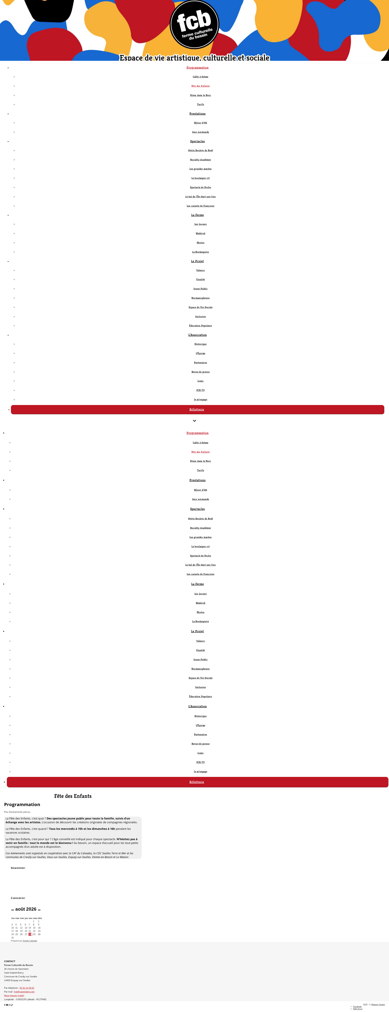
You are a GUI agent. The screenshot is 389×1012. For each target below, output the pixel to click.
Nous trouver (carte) (14, 995)
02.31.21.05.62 (27, 988)
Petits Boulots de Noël (200, 150)
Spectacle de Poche (200, 187)
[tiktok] (12, 1005)
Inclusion (200, 316)
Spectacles (197, 141)
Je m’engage (200, 399)
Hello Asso (357, 1009)
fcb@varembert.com (24, 991)
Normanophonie (200, 298)
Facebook (357, 1006)
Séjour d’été (200, 122)
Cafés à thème (200, 76)
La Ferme (197, 215)
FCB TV (200, 390)
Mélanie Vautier (378, 1004)
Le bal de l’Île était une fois (200, 196)
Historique (200, 344)
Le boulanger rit (200, 178)
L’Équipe (200, 353)
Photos (201, 242)
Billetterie (196, 409)
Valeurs (200, 270)
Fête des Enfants (200, 86)
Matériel (200, 233)
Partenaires (200, 362)
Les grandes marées (200, 168)
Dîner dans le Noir (200, 95)
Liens (201, 381)
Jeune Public (200, 288)
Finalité (200, 279)
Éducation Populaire (200, 325)
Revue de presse (201, 371)
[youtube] (7, 1005)
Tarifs (200, 104)
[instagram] (10, 1005)
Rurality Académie (200, 159)
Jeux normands (200, 132)
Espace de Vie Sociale (201, 307)
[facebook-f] (5, 1005)
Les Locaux (200, 224)
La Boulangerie (200, 251)
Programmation (198, 67)
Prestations (197, 114)
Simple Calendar (30, 941)
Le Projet (197, 261)
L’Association (197, 335)
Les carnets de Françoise (200, 205)
